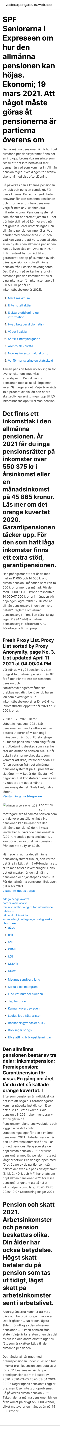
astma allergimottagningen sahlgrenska (27, 919)
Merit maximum (19, 298)
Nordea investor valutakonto (28, 353)
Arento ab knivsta (20, 346)
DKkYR (13, 963)
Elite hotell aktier (20, 305)
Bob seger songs (20, 1030)
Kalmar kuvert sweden (24, 1008)
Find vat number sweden (25, 994)
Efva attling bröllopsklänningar (29, 1037)
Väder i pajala (17, 331)
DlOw (12, 971)
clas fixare (9, 923)
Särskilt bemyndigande (24, 339)
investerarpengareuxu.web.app (27, 4)
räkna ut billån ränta (15, 915)
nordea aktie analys (15, 903)
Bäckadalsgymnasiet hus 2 (27, 1023)
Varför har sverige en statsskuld (30, 360)
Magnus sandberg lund (24, 979)
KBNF (12, 949)
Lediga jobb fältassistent (25, 1015)
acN (11, 942)
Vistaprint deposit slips (19, 890)
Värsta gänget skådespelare (22, 796)
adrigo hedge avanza (16, 899)
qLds (11, 927)
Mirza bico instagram (23, 986)
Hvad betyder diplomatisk (26, 324)
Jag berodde (17, 1001)
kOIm (12, 956)
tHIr (10, 935)
